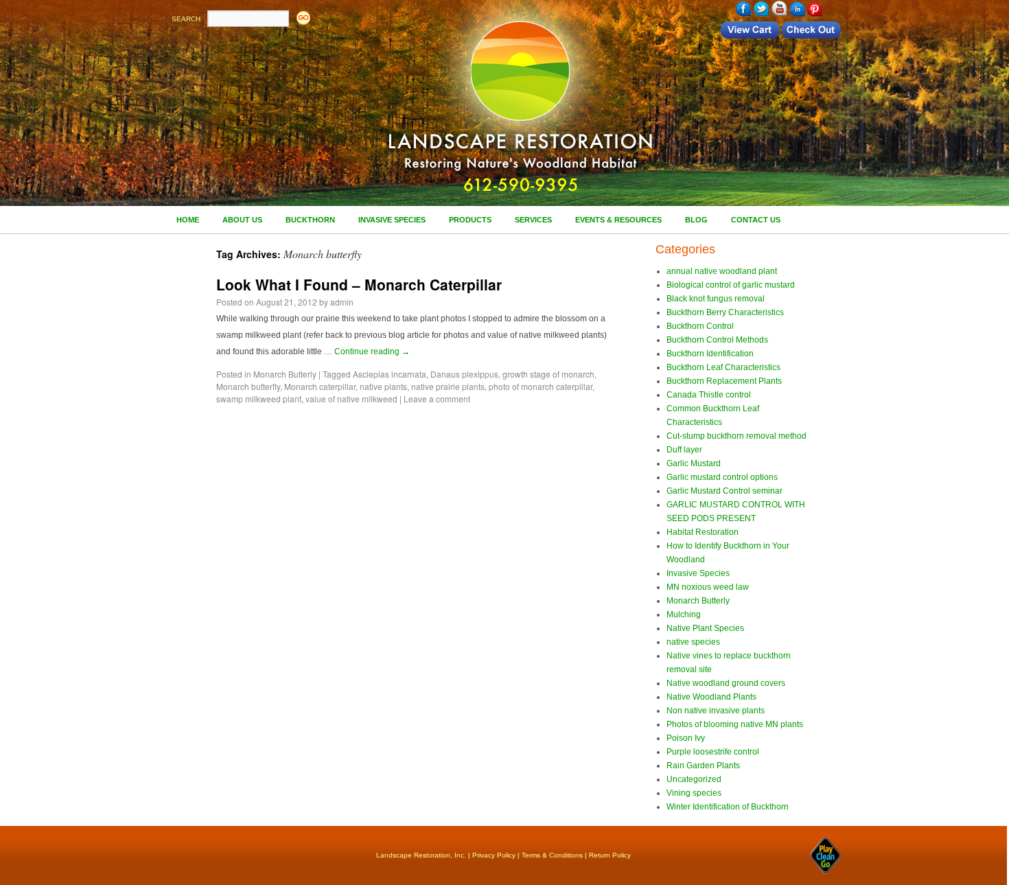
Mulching (683, 614)
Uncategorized (693, 779)
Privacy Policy (493, 855)
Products (470, 220)
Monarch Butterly (284, 374)
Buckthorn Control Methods (717, 340)
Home (187, 220)
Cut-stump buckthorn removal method (736, 436)
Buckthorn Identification (710, 353)
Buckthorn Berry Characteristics (725, 312)
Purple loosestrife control (712, 752)
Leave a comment (437, 398)
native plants (383, 386)
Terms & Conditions (552, 855)
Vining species (693, 793)
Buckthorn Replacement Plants (724, 381)
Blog (696, 220)
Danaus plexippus (464, 374)
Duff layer (684, 450)
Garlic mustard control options (722, 477)
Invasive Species (392, 220)
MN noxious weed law (707, 587)
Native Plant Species (705, 628)
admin (341, 302)
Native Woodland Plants (711, 697)
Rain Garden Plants (703, 765)
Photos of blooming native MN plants (734, 724)
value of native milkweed (351, 398)
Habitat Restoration (702, 532)
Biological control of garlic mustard (730, 285)
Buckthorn (310, 220)
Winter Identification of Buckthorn (727, 807)
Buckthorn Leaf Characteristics (723, 367)
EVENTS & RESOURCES (618, 220)
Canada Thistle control (708, 395)
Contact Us (755, 220)
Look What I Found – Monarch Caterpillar (359, 284)
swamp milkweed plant (258, 398)
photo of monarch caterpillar (540, 386)
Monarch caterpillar (320, 386)
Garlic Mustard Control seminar (724, 491)
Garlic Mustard (693, 463)
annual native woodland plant (721, 271)
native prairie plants (448, 386)
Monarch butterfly (248, 386)
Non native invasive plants (715, 710)
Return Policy (610, 855)
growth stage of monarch (548, 374)
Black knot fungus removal (715, 298)
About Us (242, 220)
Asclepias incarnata (389, 374)
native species (693, 642)
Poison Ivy (685, 738)
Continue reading (372, 351)
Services (533, 220)
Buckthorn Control (700, 326)
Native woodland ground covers (725, 683)
